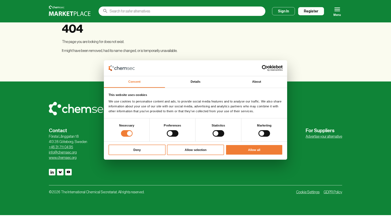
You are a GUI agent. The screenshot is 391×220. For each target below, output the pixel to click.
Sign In (283, 11)
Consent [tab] (134, 81)
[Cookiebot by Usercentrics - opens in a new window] (265, 68)
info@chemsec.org (63, 152)
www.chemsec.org (63, 158)
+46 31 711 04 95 (61, 147)
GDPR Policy (333, 192)
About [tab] (256, 81)
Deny (137, 150)
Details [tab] (196, 81)
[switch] (172, 133)
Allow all (254, 150)
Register (311, 11)
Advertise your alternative (324, 136)
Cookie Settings (308, 192)
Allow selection (195, 150)
